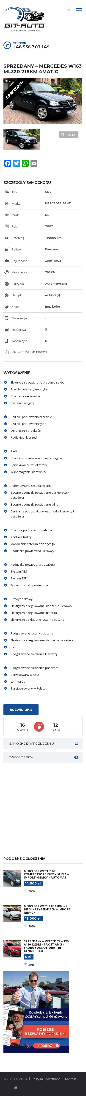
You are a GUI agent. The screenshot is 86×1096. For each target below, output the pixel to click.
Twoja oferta (21, 757)
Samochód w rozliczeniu (31, 743)
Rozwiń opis (21, 709)
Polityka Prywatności (46, 1079)
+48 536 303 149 (31, 47)
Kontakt (70, 1079)
